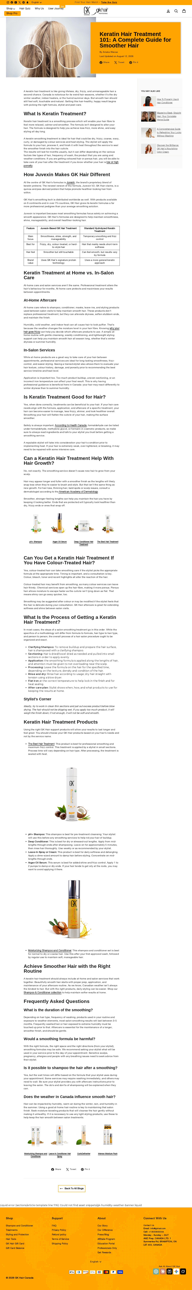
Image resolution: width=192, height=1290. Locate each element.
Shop (9, 8)
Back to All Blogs (74, 1189)
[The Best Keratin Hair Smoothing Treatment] (71, 830)
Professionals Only (107, 1248)
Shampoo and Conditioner (19, 1226)
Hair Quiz (25, 8)
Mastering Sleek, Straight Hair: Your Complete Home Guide (169, 116)
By (109, 52)
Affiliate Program (106, 1239)
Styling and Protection (17, 1235)
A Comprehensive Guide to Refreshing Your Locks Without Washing (169, 132)
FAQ (54, 1226)
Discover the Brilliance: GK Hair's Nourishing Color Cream (168, 148)
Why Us (39, 8)
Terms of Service (60, 1239)
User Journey (56, 8)
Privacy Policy (59, 1230)
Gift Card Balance (15, 1248)
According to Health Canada (71, 425)
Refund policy (59, 1235)
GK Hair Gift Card (15, 1244)
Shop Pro (11, 13)
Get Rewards (104, 1253)
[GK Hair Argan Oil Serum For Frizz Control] (74, 943)
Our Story (103, 1226)
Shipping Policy (60, 1244)
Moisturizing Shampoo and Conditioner (49, 950)
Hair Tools (11, 1239)
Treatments (12, 1230)
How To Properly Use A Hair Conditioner (168, 101)
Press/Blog (103, 1235)
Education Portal (106, 1244)
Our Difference (105, 1230)
